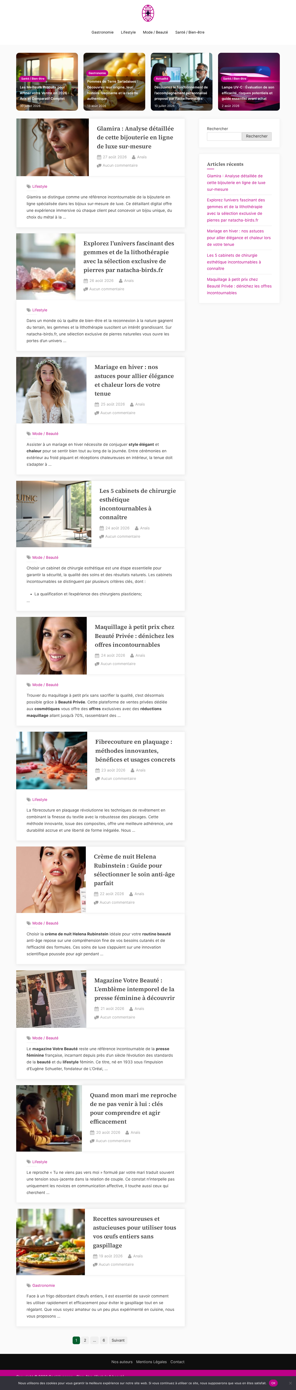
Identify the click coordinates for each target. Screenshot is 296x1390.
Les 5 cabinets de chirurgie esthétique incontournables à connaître (234, 262)
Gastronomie (103, 32)
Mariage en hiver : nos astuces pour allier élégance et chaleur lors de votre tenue (239, 238)
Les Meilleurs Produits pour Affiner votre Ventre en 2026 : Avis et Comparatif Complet (44, 92)
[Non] (290, 1383)
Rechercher (217, 128)
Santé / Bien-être (189, 32)
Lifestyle (128, 32)
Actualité (162, 78)
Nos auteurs (122, 1361)
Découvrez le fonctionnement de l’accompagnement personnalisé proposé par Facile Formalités (181, 92)
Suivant (118, 1340)
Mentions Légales (151, 1361)
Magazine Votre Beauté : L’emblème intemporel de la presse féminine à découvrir (134, 989)
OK (273, 1383)
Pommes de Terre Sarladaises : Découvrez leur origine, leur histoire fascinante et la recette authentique (112, 89)
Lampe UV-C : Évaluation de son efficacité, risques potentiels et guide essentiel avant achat (248, 92)
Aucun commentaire (120, 166)
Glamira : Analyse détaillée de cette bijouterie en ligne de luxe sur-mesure (135, 137)
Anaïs (142, 156)
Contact (177, 1361)
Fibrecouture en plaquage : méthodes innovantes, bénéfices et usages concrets (135, 751)
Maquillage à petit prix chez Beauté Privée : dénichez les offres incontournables (134, 636)
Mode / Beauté (155, 32)
